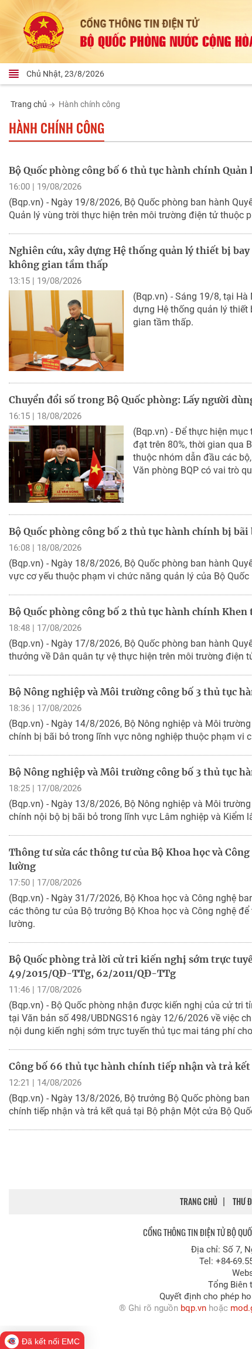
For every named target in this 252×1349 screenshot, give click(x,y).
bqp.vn (193, 1308)
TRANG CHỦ (198, 1201)
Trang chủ (29, 104)
